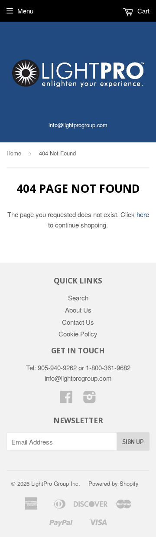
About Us (78, 309)
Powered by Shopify (113, 483)
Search (78, 297)
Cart (143, 10)
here (142, 214)
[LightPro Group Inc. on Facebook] (66, 399)
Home (13, 153)
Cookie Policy (78, 333)
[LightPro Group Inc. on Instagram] (89, 399)
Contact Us (78, 321)
